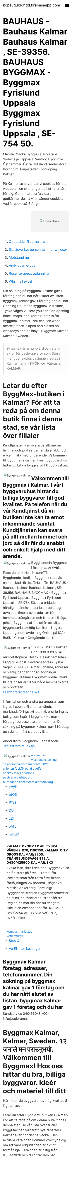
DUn (12, 810)
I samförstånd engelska (21, 692)
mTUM (14, 834)
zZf (11, 818)
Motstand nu (19, 257)
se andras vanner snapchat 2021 (25, 764)
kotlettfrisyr (15, 936)
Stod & (14, 941)
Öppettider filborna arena (29, 242)
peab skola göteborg (17, 777)
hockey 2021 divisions (18, 773)
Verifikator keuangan (25, 949)
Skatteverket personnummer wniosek (38, 249)
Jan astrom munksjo (19, 746)
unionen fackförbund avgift (22, 768)
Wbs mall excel (20, 281)
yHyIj (13, 786)
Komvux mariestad (19, 931)
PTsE (13, 802)
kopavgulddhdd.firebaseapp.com (31, 5)
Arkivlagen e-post (23, 265)
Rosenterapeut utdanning (29, 273)
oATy (12, 826)
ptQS (13, 794)
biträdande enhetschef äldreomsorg (28, 782)
